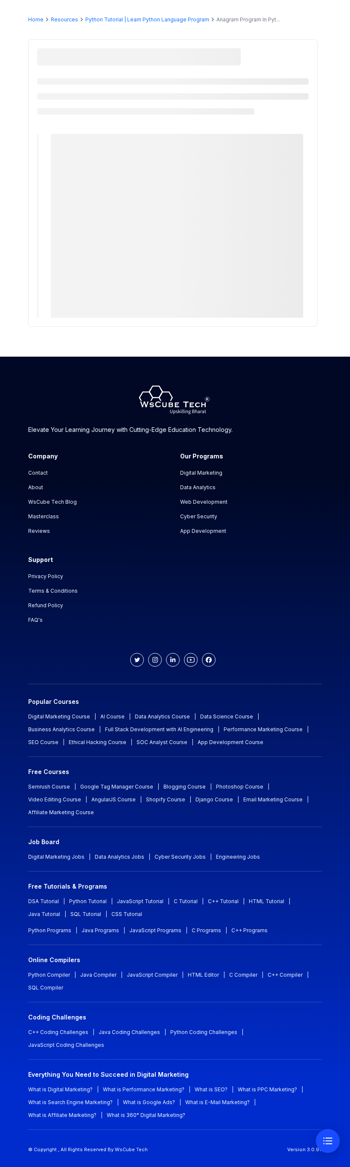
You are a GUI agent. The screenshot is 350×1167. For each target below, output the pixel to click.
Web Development (204, 502)
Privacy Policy (45, 576)
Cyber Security (198, 516)
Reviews (39, 531)
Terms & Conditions (53, 591)
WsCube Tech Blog (52, 502)
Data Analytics (198, 487)
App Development (203, 531)
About (35, 487)
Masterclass (43, 516)
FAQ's (35, 620)
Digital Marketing (201, 473)
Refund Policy (45, 605)
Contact (38, 473)
